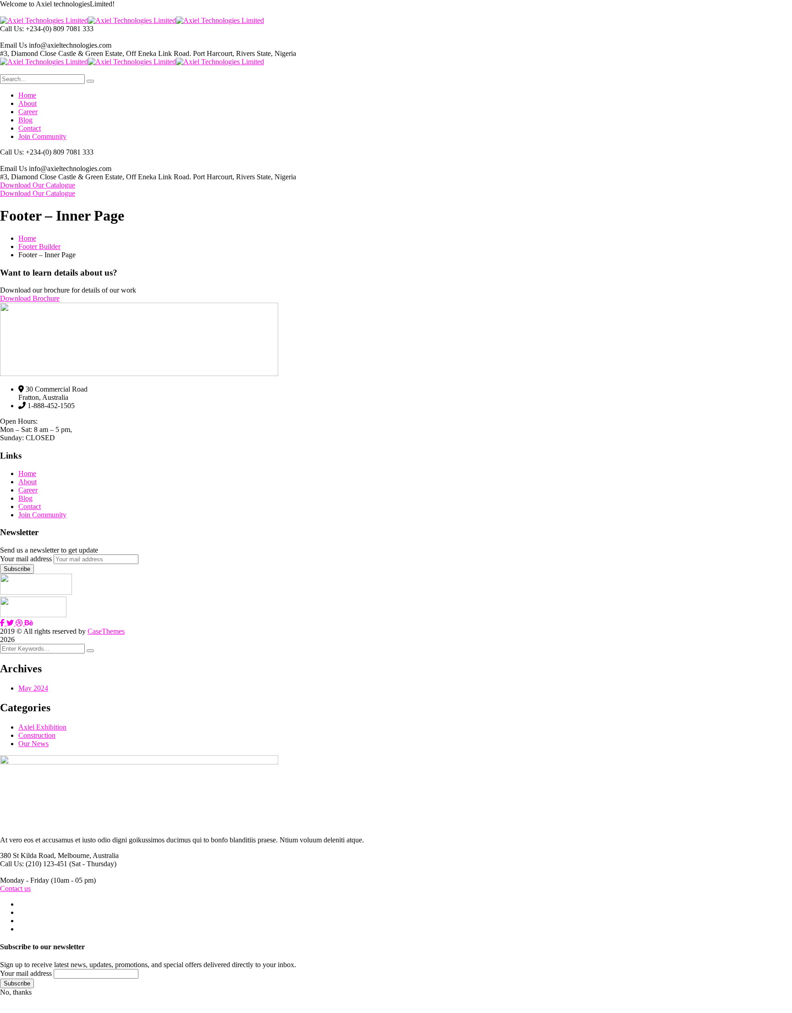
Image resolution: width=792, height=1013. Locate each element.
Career (28, 490)
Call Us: (13, 29)
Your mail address (26, 559)
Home (27, 238)
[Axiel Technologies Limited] (44, 20)
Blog (25, 498)
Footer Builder (39, 246)
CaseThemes (106, 631)
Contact (29, 506)
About (27, 482)
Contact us (15, 888)
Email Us (13, 45)
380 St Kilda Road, (28, 855)
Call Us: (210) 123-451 (33, 864)
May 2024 (33, 688)
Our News (33, 743)
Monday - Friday (24, 880)
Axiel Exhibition (42, 727)
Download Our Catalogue (37, 185)
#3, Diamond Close (28, 53)
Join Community (42, 515)
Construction (36, 735)
